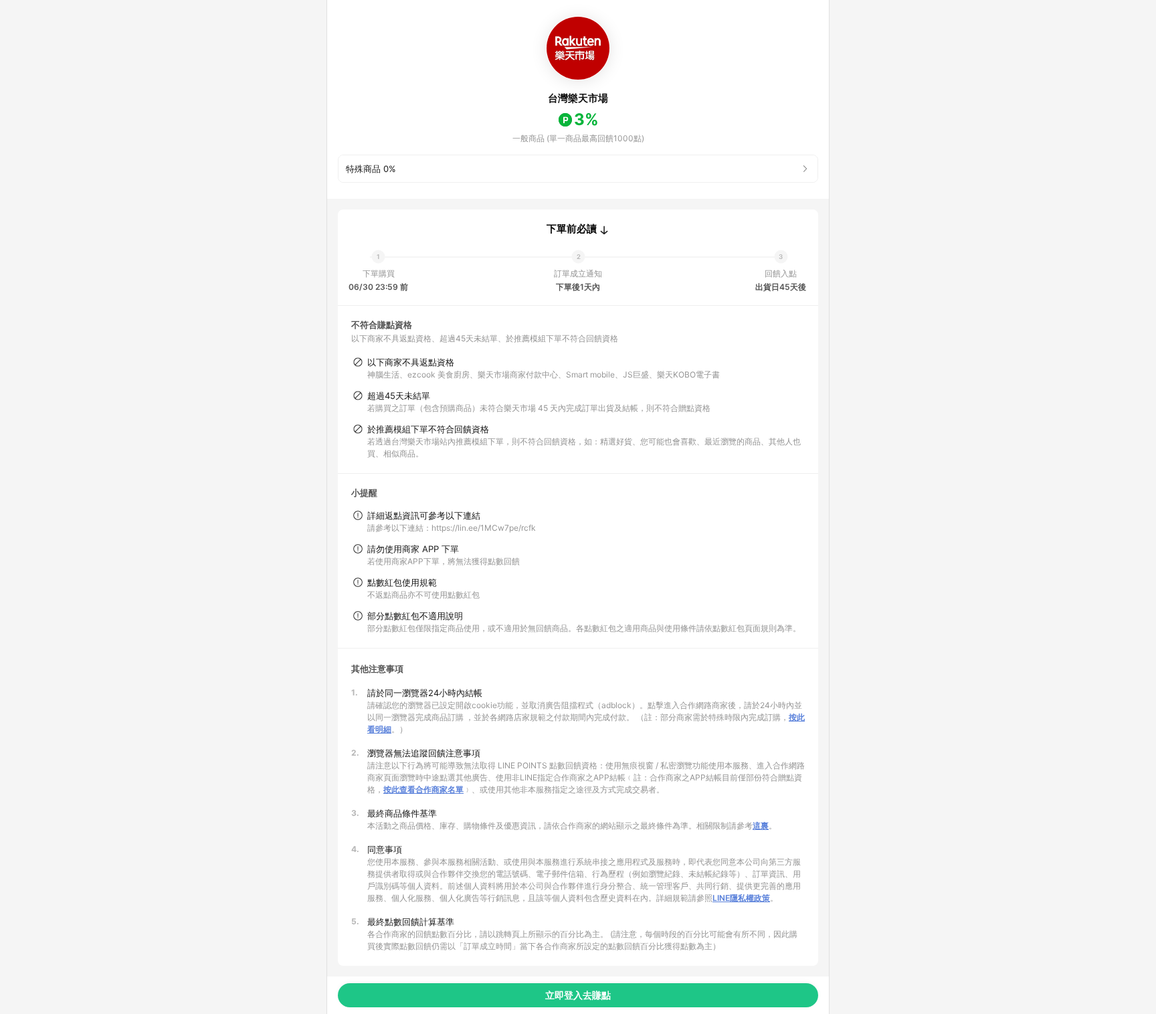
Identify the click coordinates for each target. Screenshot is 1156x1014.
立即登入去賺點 (578, 995)
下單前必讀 (572, 229)
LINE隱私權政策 (741, 898)
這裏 (761, 826)
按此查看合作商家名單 (423, 789)
